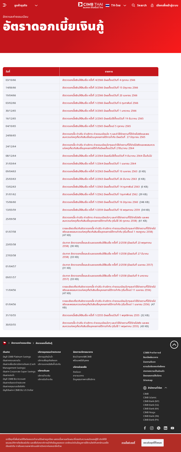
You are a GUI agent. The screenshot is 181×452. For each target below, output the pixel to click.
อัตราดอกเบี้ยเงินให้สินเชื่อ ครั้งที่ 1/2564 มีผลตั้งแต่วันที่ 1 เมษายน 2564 (99, 163)
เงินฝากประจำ (8, 375)
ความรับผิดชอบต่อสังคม (154, 366)
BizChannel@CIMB (82, 356)
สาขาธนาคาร (78, 375)
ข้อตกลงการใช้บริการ (152, 375)
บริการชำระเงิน (44, 375)
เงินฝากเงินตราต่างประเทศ (14, 382)
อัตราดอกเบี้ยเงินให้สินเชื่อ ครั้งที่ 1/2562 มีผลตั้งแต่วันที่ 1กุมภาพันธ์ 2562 (100, 194)
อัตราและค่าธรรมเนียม (21, 343)
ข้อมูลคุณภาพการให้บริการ (84, 379)
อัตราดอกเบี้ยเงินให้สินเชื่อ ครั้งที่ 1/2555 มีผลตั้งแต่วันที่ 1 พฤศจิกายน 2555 (100, 315)
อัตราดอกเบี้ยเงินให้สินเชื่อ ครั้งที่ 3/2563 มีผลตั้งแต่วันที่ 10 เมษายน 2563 (99, 171)
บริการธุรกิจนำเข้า (45, 356)
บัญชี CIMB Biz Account (14, 378)
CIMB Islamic (149, 397)
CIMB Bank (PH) (151, 419)
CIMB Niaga (149, 412)
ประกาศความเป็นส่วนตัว (153, 371)
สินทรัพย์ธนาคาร (150, 357)
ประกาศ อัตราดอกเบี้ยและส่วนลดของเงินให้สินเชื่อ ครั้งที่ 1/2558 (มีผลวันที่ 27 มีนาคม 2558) (105, 255)
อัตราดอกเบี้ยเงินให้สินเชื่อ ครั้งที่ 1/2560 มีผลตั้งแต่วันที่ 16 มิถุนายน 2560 (100, 202)
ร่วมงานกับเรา (149, 361)
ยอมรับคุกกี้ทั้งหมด (152, 442)
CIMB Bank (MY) (151, 401)
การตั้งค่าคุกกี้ (128, 442)
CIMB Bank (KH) (151, 408)
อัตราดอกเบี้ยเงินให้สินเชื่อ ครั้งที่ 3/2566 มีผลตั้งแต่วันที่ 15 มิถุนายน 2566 (100, 87)
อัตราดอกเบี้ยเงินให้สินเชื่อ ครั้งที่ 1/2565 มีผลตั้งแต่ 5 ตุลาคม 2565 (96, 126)
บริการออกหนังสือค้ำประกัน (49, 364)
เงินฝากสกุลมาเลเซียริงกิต (14, 386)
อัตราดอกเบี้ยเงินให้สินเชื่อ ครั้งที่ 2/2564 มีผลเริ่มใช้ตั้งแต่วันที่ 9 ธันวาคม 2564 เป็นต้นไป (107, 155)
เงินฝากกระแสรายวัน (11, 360)
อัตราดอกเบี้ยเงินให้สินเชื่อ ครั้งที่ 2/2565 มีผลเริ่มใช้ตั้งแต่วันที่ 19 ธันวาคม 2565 (103, 118)
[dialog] (90, 443)
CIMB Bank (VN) (151, 416)
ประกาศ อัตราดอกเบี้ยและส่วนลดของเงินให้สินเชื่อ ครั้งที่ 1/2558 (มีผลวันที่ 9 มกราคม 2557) (105, 277)
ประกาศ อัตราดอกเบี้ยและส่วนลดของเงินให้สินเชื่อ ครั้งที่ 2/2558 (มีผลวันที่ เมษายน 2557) (107, 264)
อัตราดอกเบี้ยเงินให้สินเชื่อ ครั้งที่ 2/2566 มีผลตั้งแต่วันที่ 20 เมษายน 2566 (99, 95)
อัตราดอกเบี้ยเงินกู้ (44, 343)
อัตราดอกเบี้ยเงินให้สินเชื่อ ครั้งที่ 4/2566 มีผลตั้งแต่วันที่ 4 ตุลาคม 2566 (98, 80)
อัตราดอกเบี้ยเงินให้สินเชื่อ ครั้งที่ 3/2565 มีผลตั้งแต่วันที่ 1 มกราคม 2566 (99, 110)
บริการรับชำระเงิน (45, 379)
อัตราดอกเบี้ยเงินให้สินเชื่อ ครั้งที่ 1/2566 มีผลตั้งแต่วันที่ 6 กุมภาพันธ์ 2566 (100, 103)
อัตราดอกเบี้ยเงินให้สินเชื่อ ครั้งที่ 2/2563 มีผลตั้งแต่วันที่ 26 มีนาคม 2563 (99, 179)
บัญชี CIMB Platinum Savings (17, 356)
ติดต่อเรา (77, 371)
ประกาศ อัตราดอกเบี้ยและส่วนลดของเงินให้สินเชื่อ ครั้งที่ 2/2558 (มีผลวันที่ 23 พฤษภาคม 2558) (107, 244)
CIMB (146, 393)
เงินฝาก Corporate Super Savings (19, 371)
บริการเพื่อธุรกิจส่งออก (47, 360)
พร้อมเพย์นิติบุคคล (81, 360)
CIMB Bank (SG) (151, 404)
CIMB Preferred (152, 352)
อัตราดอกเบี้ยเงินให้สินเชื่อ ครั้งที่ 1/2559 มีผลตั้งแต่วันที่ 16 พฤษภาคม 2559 (101, 209)
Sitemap (148, 380)
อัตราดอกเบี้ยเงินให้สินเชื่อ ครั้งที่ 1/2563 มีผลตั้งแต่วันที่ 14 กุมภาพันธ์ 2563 (101, 186)
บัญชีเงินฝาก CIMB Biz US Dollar (18, 390)
